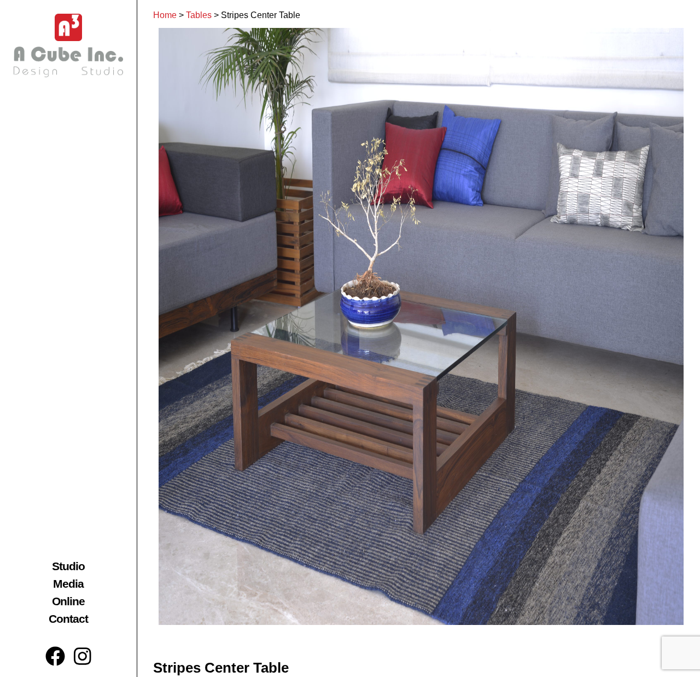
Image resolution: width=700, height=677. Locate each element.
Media (68, 583)
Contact (68, 618)
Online (68, 601)
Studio (68, 566)
